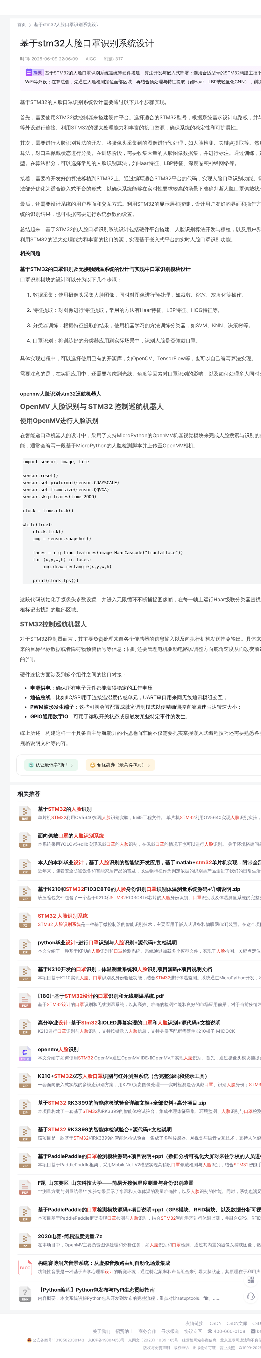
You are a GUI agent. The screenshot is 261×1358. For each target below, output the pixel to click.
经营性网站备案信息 (199, 1340)
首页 (22, 25)
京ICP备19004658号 (106, 1340)
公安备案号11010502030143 (58, 1340)
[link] (22, 24)
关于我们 (101, 1331)
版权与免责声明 (156, 1347)
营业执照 (227, 1347)
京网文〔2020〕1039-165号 (153, 1340)
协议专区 (193, 1331)
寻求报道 (170, 1331)
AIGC (91, 58)
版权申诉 (181, 1347)
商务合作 (147, 1331)
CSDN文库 (237, 1323)
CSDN (216, 1323)
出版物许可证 (204, 1347)
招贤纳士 (124, 1331)
